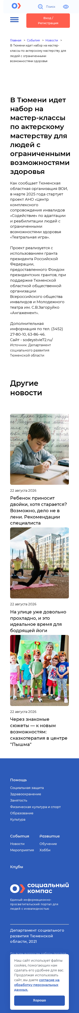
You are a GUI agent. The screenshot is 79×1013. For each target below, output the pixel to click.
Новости (17, 844)
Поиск (50, 7)
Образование (21, 813)
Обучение (48, 844)
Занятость (18, 800)
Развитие (50, 836)
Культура (17, 819)
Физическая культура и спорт (35, 807)
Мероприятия (22, 850)
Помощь (18, 780)
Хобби (45, 850)
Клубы (16, 867)
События (19, 836)
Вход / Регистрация (48, 20)
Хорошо (39, 1000)
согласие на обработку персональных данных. (37, 985)
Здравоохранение (25, 794)
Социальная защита (27, 788)
